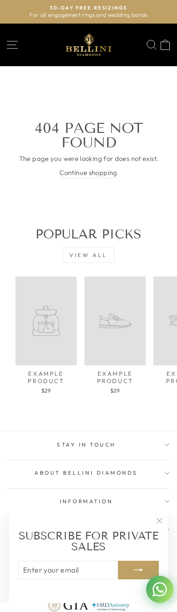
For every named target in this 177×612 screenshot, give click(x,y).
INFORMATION (86, 501)
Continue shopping (88, 172)
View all (88, 255)
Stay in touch (86, 444)
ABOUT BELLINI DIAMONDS (86, 472)
